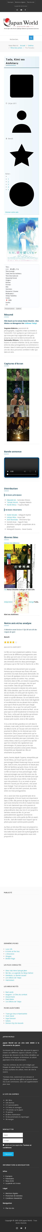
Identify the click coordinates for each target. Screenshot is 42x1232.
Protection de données (14, 1196)
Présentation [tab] (9, 309)
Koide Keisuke (12, 515)
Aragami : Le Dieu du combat (16, 994)
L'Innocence (9, 954)
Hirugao (8, 956)
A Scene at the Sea (12, 951)
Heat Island (9, 1016)
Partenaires (9, 1179)
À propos (8, 1176)
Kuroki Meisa (11, 505)
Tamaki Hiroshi (12, 502)
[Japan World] (21, 24)
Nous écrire (9, 1181)
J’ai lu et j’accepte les (17, 1146)
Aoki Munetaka (12, 520)
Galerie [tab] (18, 309)
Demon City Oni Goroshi (14, 1023)
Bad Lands (9, 992)
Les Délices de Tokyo (13, 978)
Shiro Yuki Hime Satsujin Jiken (16, 970)
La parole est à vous (12, 1183)
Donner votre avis (11, 212)
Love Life (8, 949)
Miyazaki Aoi (11, 500)
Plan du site (9, 1208)
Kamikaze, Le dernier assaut (15, 975)
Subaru (8, 1021)
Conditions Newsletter (13, 1198)
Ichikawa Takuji (30, 323)
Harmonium (9, 980)
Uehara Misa (11, 517)
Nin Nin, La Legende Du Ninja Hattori (19, 973)
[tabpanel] (21, 575)
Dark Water (9, 999)
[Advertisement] (21, 861)
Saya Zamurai (10, 1018)
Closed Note (10, 997)
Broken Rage (10, 959)
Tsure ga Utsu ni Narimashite (16, 1014)
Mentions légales (11, 1193)
